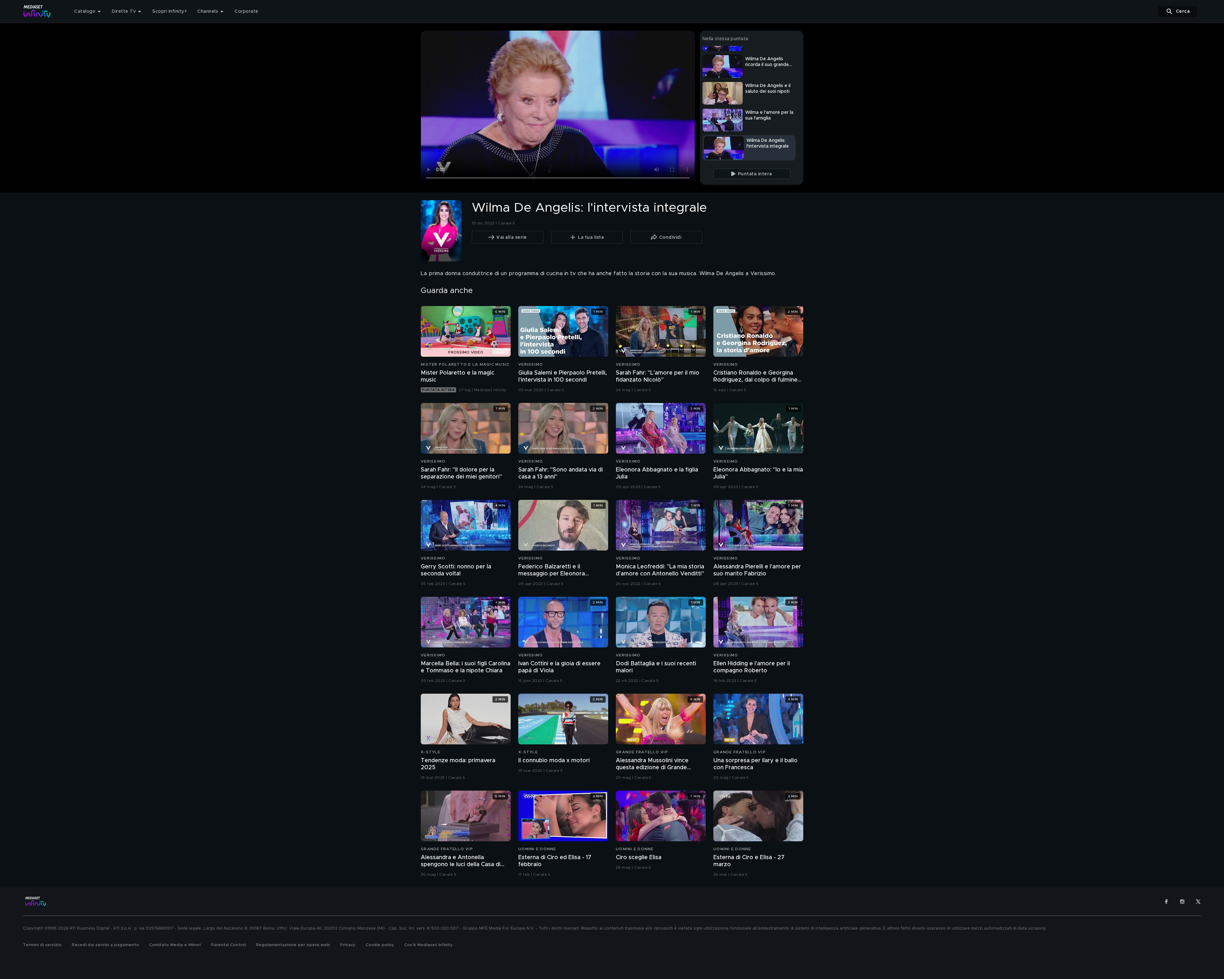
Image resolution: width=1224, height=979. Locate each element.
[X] (1198, 901)
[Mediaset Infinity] (37, 11)
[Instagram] (1182, 901)
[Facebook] (1166, 901)
